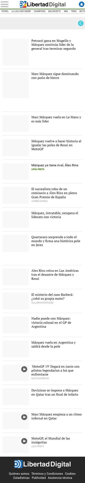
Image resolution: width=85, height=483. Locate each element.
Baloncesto (54, 11)
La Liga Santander (21, 11)
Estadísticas (21, 478)
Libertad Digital (42, 4)
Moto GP (11, 23)
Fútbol (5, 11)
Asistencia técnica (60, 478)
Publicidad (39, 478)
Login (81, 4)
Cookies (70, 474)
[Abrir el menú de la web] (8, 4)
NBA (66, 11)
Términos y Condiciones (47, 474)
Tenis (74, 11)
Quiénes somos (19, 474)
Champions (39, 11)
